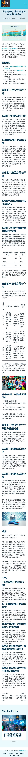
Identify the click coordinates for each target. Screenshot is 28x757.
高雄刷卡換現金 (20, 70)
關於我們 (5, 753)
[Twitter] (14, 755)
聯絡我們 (11, 753)
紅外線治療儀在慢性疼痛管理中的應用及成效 (20, 697)
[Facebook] (10, 755)
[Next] (24, 727)
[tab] (12, 741)
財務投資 (22, 18)
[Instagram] (17, 755)
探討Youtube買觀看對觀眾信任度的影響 (7, 697)
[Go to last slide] (4, 727)
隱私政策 (16, 753)
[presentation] (14, 723)
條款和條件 (22, 753)
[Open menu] (25, 3)
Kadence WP (22, 750)
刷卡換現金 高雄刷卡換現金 (10, 48)
